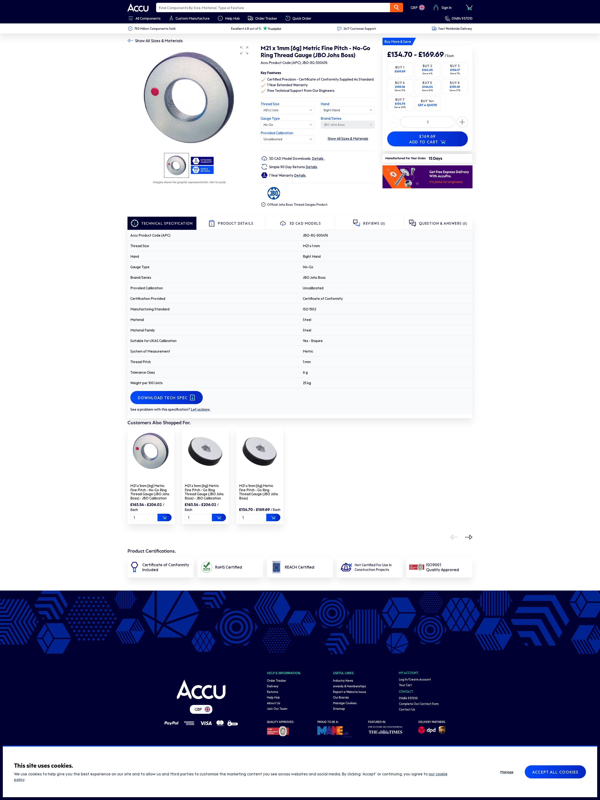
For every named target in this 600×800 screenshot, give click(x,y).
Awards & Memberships (349, 686)
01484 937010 (462, 18)
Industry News (343, 680)
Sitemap (339, 708)
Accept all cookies (555, 772)
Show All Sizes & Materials (159, 40)
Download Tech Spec (163, 397)
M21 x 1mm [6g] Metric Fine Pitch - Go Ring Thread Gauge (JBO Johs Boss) (258, 492)
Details (318, 158)
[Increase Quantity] (392, 122)
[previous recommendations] (454, 537)
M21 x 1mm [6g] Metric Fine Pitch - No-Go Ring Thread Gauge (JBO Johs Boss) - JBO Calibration (149, 492)
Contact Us (407, 709)
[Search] (396, 7)
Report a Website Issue (349, 691)
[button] (244, 50)
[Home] (201, 689)
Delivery (272, 686)
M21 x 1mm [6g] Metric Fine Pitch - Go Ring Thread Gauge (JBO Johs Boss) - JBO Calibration (204, 492)
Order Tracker (276, 680)
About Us (273, 703)
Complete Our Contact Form (419, 703)
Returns (272, 691)
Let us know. (200, 409)
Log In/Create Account (415, 679)
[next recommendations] (468, 537)
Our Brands (341, 697)
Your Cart (405, 685)
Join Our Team (277, 708)
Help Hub (273, 697)
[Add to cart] (165, 517)
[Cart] (469, 7)
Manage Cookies (345, 703)
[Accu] (138, 7)
